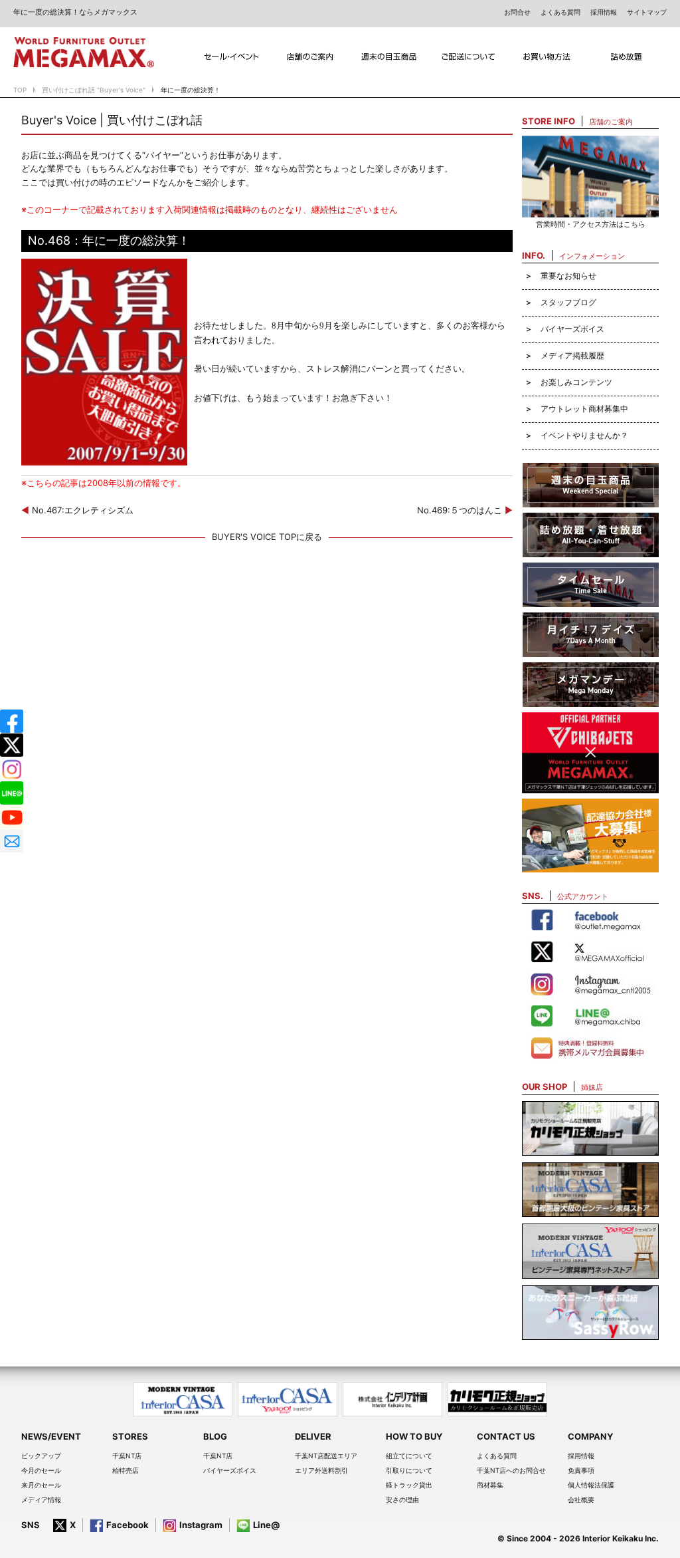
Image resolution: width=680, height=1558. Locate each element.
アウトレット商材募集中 (584, 409)
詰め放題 (627, 57)
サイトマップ (647, 12)
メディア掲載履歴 (572, 355)
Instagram (200, 1524)
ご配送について (468, 57)
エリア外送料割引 (321, 1470)
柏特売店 (125, 1470)
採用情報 (603, 12)
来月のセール (41, 1485)
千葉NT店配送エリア (326, 1456)
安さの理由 (402, 1499)
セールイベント (231, 57)
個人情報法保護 (591, 1485)
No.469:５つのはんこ (465, 510)
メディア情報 (41, 1499)
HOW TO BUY (414, 1436)
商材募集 (490, 1485)
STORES (130, 1436)
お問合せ (517, 12)
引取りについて (409, 1470)
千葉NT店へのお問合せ (511, 1470)
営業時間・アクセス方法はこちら (590, 224)
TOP (20, 90)
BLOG (215, 1436)
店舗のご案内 (310, 57)
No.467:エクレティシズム (77, 510)
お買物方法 (547, 57)
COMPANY (590, 1436)
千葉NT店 (126, 1456)
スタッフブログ (568, 302)
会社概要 (581, 1499)
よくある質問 (560, 12)
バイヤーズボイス (572, 329)
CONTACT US (506, 1436)
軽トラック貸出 (409, 1485)
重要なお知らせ (568, 276)
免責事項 (581, 1470)
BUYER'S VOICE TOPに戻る (267, 536)
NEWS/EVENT (51, 1436)
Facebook (127, 1524)
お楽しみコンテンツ (576, 382)
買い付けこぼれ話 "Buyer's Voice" (93, 90)
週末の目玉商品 (389, 57)
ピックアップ (41, 1456)
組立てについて (409, 1456)
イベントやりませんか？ (584, 435)
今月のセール (41, 1470)
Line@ (266, 1524)
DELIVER (313, 1436)
